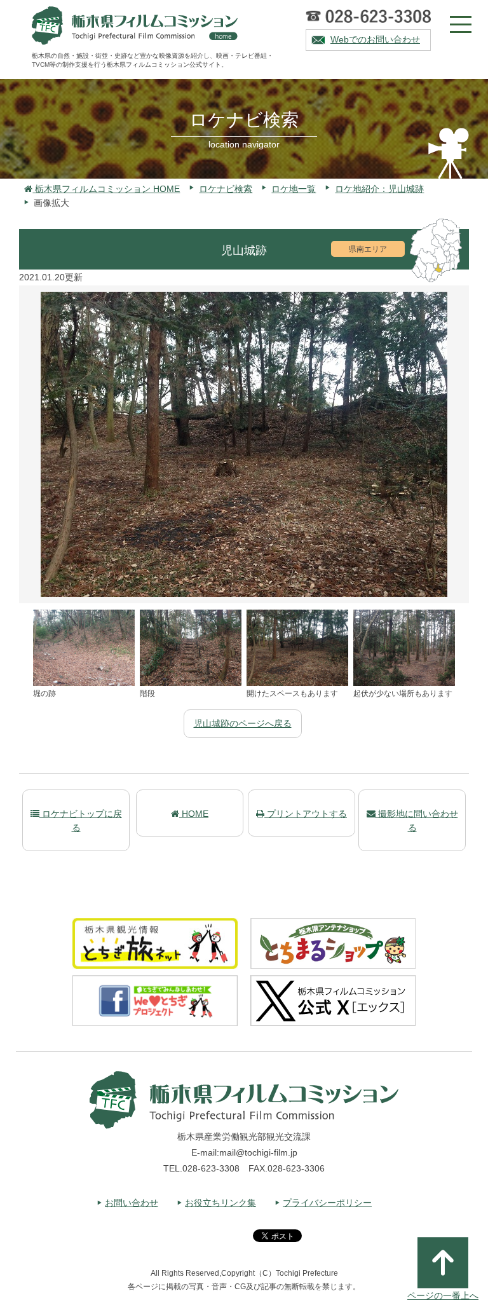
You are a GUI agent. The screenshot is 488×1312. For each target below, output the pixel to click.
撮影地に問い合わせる (417, 821)
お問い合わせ (131, 1203)
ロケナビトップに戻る (80, 821)
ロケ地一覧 (293, 189)
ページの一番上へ (442, 1295)
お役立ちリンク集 (220, 1203)
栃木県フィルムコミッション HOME (106, 189)
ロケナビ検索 (225, 189)
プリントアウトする (305, 814)
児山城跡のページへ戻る (243, 723)
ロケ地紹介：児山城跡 (379, 189)
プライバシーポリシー (327, 1203)
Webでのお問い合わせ (375, 39)
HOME (193, 814)
